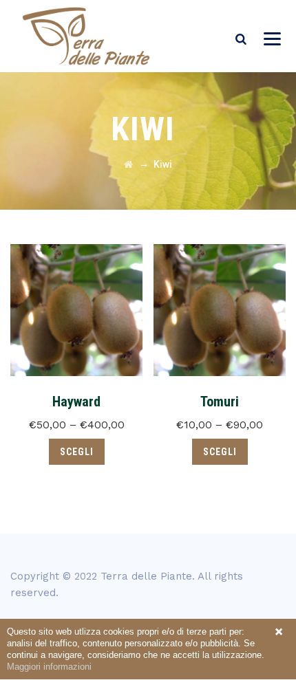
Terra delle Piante (146, 576)
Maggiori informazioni (49, 666)
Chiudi (278, 631)
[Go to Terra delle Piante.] (128, 164)
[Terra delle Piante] (86, 36)
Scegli (77, 451)
